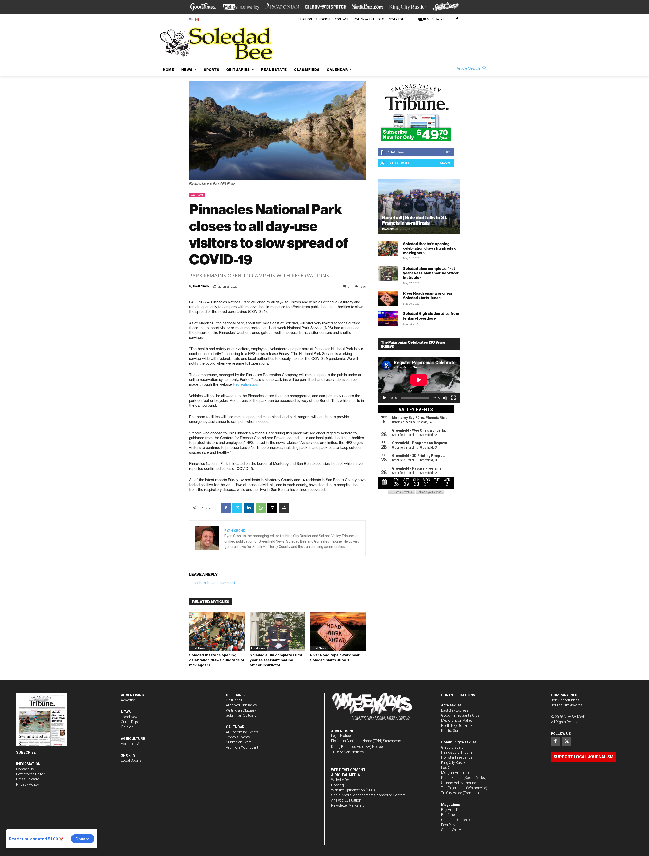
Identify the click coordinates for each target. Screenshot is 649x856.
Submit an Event (238, 742)
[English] (192, 18)
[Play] (384, 397)
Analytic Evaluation (346, 800)
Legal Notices (342, 736)
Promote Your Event (242, 747)
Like (447, 152)
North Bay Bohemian (457, 725)
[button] (473, 68)
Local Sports (131, 760)
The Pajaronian (453, 788)
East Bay (448, 825)
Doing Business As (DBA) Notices (358, 747)
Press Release (27, 779)
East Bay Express (455, 710)
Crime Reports (132, 722)
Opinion (127, 727)
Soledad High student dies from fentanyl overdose (431, 316)
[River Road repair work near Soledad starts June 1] (338, 631)
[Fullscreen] (453, 397)
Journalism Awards (567, 705)
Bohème (448, 815)
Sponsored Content (389, 795)
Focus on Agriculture (137, 744)
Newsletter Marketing (347, 805)
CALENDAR (235, 727)
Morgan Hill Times (455, 773)
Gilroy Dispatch (453, 747)
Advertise (128, 700)
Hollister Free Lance (456, 757)
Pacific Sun (450, 731)
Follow (444, 162)
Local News (197, 194)
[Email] (272, 508)
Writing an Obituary (241, 710)
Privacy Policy (27, 784)
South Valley (451, 830)
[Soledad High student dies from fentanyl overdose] (388, 318)
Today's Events (238, 737)
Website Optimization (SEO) (353, 790)
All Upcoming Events (242, 732)
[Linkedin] (249, 508)
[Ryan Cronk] (207, 538)
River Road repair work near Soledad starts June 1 (335, 657)
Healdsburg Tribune (456, 752)
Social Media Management (352, 795)
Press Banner (452, 778)
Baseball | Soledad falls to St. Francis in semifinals (414, 220)
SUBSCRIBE (26, 752)
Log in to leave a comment (213, 583)
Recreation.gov (245, 384)
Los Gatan (449, 768)
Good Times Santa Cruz (460, 715)
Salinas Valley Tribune (458, 783)
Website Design (343, 780)
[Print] (284, 508)
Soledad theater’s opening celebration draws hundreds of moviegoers (216, 660)
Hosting (337, 785)
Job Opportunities (565, 700)
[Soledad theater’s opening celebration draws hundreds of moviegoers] (217, 631)
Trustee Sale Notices (347, 752)
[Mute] (445, 397)
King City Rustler (454, 762)
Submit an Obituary (241, 715)
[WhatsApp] (261, 508)
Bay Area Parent (453, 810)
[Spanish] (198, 18)
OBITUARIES (236, 695)
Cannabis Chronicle (456, 820)
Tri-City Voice (451, 793)
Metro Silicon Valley (456, 720)
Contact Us (25, 769)
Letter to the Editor (30, 774)
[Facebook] (457, 19)
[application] (419, 380)
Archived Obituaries (241, 705)
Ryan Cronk (201, 286)
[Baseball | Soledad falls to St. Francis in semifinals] (419, 206)
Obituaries (234, 700)
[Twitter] (237, 508)
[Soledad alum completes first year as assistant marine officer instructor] (277, 631)
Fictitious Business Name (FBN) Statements (366, 741)
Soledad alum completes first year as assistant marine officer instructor (276, 660)
